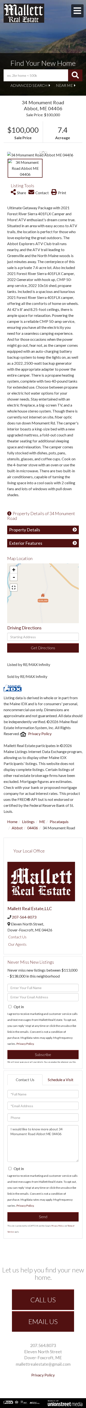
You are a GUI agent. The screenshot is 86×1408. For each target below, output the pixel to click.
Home (12, 821)
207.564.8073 (43, 1345)
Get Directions (43, 647)
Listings (28, 821)
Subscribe (43, 1054)
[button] (75, 75)
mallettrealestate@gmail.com (43, 1364)
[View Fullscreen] (13, 587)
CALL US (43, 1300)
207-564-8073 (24, 917)
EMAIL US (43, 1321)
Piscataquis (59, 821)
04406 (32, 827)
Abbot (17, 827)
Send (43, 1216)
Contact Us (17, 937)
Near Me (64, 85)
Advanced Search (29, 85)
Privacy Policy (40, 733)
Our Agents (17, 944)
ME (42, 821)
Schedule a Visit (60, 1079)
